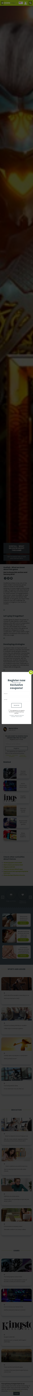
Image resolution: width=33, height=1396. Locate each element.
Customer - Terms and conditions (16, 715)
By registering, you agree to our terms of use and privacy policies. (17, 712)
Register (16, 705)
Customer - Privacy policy (16, 716)
